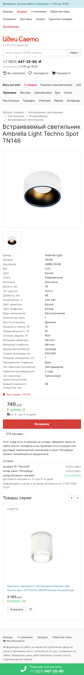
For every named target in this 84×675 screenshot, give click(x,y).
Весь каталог (12, 84)
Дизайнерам (11, 26)
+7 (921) (20, 62)
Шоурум (22, 11)
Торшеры (29, 100)
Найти (74, 52)
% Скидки (30, 84)
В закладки (16, 433)
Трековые (9, 92)
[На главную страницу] (23, 39)
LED (78, 84)
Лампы (58, 100)
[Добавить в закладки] (30, 609)
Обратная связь (60, 11)
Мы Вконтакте (15, 640)
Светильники (43, 92)
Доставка (26, 19)
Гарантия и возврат (60, 19)
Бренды (8, 11)
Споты (68, 92)
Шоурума (42, 3)
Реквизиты (9, 19)
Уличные (44, 100)
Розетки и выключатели (56, 84)
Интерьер (73, 100)
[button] (71, 498)
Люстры (25, 92)
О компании (38, 11)
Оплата (40, 19)
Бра (57, 92)
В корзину (42, 424)
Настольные (11, 100)
